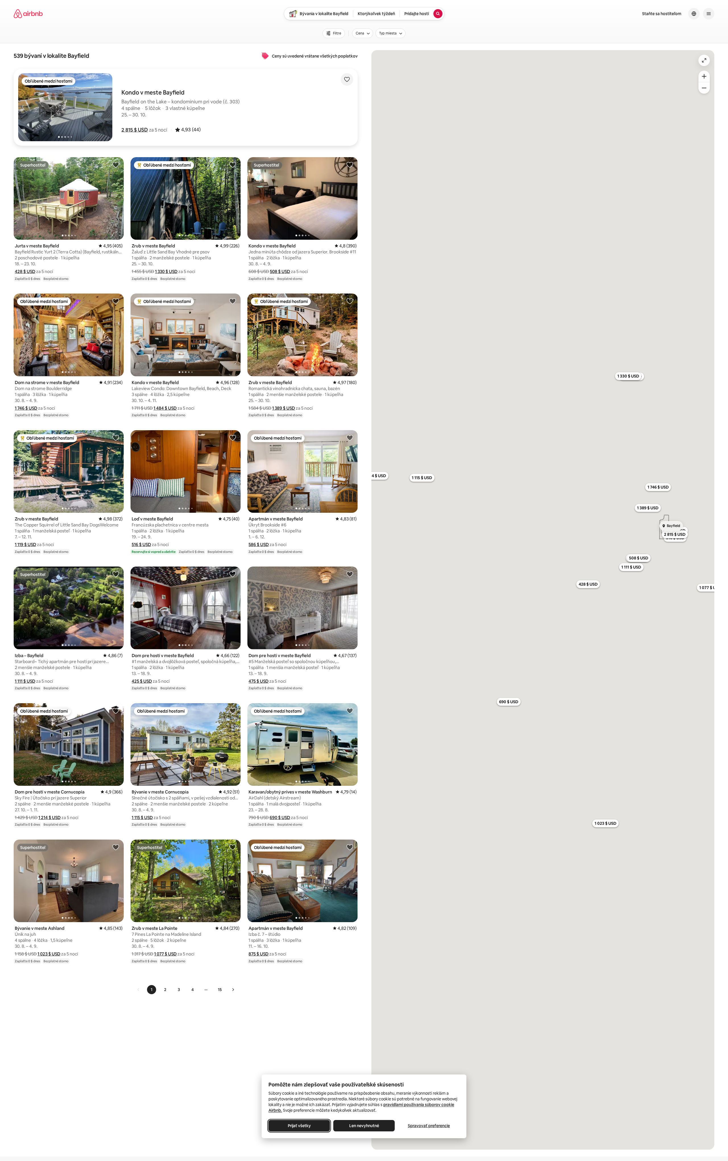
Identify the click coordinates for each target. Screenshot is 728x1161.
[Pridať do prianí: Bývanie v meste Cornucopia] (232, 710)
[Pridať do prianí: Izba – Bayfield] (115, 574)
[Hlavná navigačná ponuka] (708, 13)
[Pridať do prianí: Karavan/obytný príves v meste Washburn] (349, 710)
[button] (134, 130)
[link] (138, 989)
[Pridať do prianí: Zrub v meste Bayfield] (232, 164)
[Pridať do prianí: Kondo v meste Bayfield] (349, 164)
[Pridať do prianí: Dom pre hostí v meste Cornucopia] (115, 710)
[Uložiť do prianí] (347, 79)
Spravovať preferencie (429, 1125)
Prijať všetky (299, 1125)
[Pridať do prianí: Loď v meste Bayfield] (232, 437)
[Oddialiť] (704, 88)
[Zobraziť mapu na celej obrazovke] (704, 60)
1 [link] (151, 989)
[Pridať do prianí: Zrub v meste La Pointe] (232, 847)
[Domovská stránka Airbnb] (28, 13)
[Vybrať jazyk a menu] (694, 13)
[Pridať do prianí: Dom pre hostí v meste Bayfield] (232, 574)
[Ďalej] (233, 989)
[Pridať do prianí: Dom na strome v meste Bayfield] (115, 300)
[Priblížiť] (704, 76)
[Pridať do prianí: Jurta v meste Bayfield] (115, 164)
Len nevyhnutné (364, 1125)
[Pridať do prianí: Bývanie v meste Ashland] (115, 847)
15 (220, 989)
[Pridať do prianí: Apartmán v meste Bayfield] (349, 437)
